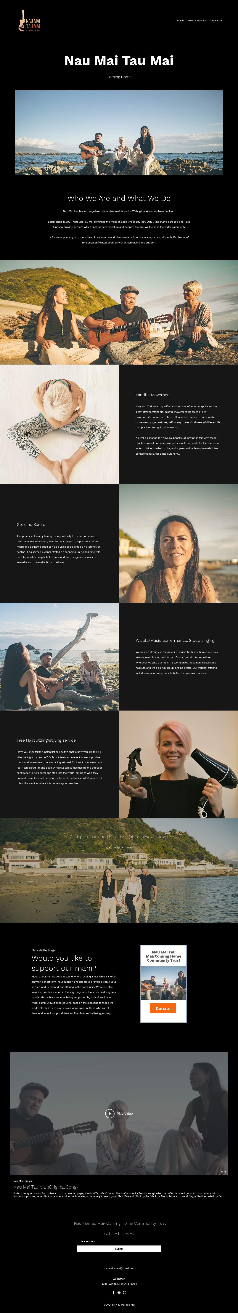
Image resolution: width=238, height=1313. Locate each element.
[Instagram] (124, 1292)
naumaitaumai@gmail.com (119, 1268)
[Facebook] (113, 1292)
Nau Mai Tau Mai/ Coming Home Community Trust (120, 1223)
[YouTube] (119, 1292)
